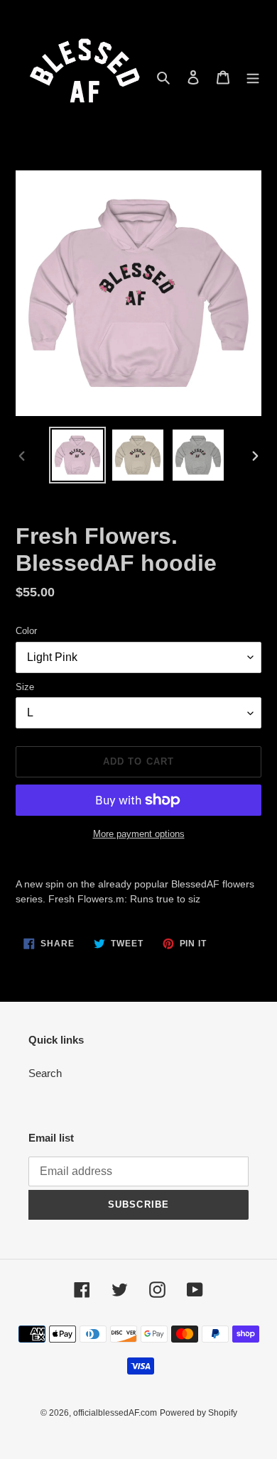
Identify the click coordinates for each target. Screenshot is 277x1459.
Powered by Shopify (198, 1413)
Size (25, 687)
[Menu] (253, 77)
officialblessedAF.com (115, 1413)
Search (45, 1073)
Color (26, 630)
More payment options (139, 834)
